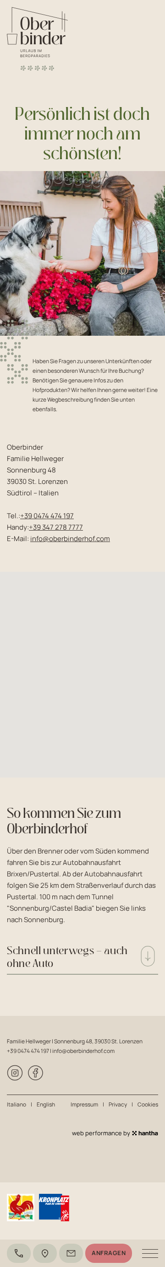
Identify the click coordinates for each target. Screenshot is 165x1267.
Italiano (16, 1104)
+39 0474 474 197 (47, 516)
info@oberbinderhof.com (70, 538)
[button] (82, 669)
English (46, 1104)
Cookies (148, 1104)
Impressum (84, 1104)
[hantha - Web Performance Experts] (145, 1133)
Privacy (118, 1104)
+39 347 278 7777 (56, 527)
